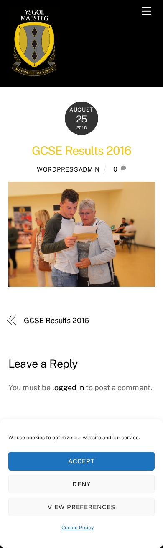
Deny (81, 484)
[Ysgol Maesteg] (34, 76)
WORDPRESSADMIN (68, 169)
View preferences (82, 507)
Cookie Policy (77, 528)
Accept (81, 461)
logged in (68, 387)
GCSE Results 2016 (81, 150)
